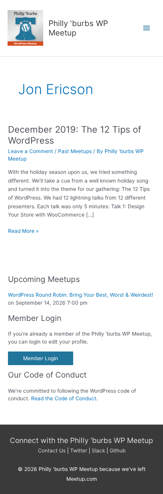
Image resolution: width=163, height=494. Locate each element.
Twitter (78, 451)
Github (117, 451)
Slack (98, 451)
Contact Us (52, 451)
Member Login (40, 358)
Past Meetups (75, 151)
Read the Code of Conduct (63, 398)
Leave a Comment (30, 151)
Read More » (23, 231)
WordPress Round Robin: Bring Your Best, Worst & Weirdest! (80, 295)
